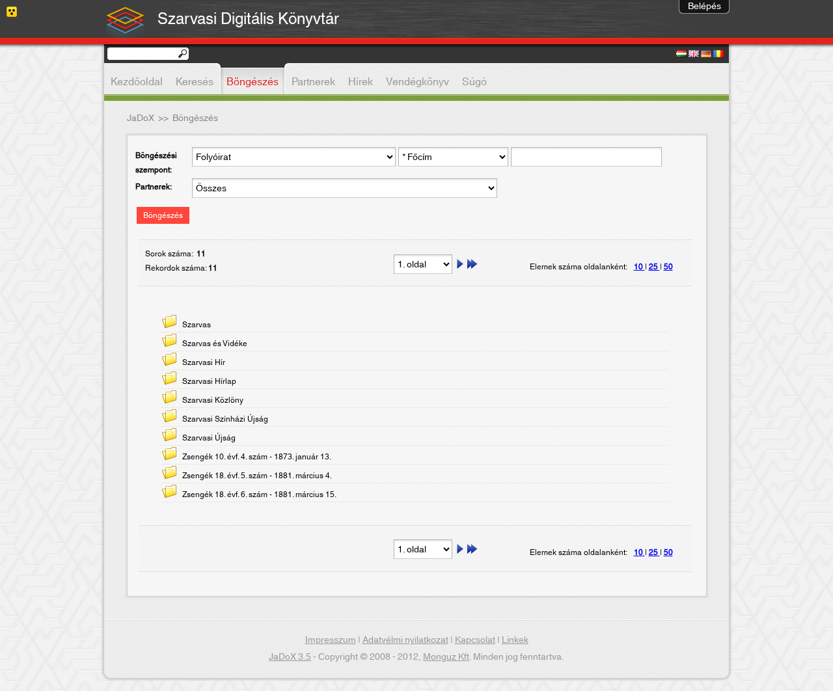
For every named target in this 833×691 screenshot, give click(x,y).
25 (654, 267)
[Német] (706, 54)
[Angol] (694, 54)
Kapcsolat (475, 640)
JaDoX (140, 118)
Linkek (515, 640)
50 (668, 267)
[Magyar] (681, 54)
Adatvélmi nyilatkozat (405, 640)
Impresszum (330, 640)
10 (639, 267)
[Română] (718, 54)
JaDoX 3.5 (290, 657)
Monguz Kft (446, 657)
